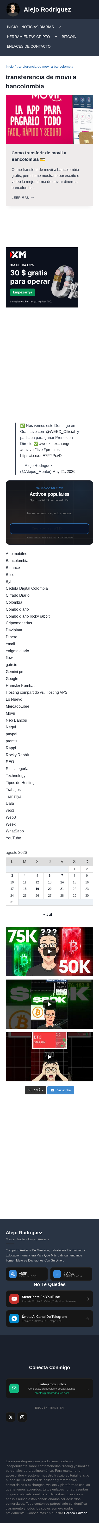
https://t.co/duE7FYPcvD (41, 456)
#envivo (27, 450)
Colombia (14, 602)
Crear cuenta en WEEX (49, 528)
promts (11, 741)
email (10, 644)
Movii (10, 713)
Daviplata (14, 630)
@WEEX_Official (60, 432)
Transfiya (13, 796)
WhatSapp (15, 831)
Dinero (11, 637)
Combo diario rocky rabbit (28, 616)
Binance (13, 568)
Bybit (10, 582)
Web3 (11, 817)
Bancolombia (17, 561)
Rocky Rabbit (17, 755)
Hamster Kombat (20, 686)
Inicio (12, 27)
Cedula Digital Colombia (27, 588)
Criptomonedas (19, 623)
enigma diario (17, 651)
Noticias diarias (37, 27)
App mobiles (16, 554)
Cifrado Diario (18, 595)
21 (62, 889)
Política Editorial (76, 1513)
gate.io (11, 665)
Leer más (23, 198)
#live (39, 450)
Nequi (11, 727)
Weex (11, 824)
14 (62, 882)
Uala (10, 803)
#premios (52, 450)
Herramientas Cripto (28, 37)
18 (24, 889)
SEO (10, 762)
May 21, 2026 (63, 472)
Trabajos (13, 790)
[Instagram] (22, 1417)
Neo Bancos (16, 720)
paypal (11, 734)
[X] (10, 1417)
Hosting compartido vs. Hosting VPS (37, 692)
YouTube (13, 838)
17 (12, 889)
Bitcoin (69, 37)
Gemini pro (15, 672)
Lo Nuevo (14, 699)
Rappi (11, 748)
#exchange (60, 444)
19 (37, 889)
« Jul (47, 914)
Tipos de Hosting (20, 783)
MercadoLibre (17, 706)
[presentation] (49, 119)
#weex (44, 444)
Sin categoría (17, 769)
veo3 (10, 810)
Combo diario (17, 609)
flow (9, 658)
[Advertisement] (49, 365)
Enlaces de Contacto (29, 46)
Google (12, 679)
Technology (15, 776)
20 (49, 889)
